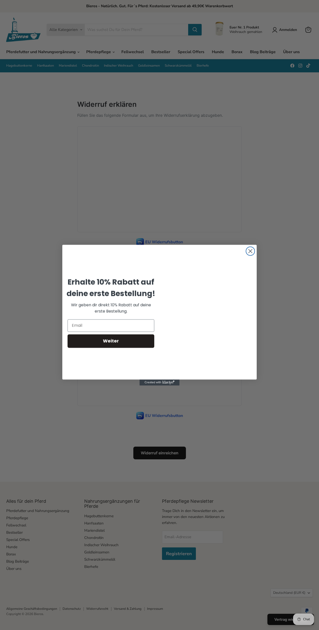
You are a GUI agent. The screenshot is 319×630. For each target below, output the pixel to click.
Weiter (111, 341)
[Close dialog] (250, 251)
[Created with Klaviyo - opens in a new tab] (159, 382)
